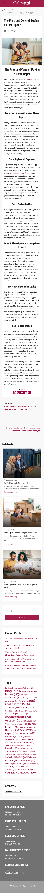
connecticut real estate (18, 718)
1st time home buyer (16, 688)
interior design (12, 745)
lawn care (26, 745)
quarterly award (31, 754)
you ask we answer (20, 772)
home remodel (27, 739)
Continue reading (10, 492)
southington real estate (18, 766)
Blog (12, 10)
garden (23, 727)
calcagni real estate (20, 702)
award (31, 688)
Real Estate (18, 757)
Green (31, 727)
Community (11, 714)
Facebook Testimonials (17, 724)
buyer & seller (29, 691)
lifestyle (11, 748)
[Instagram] (18, 392)
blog (12, 691)
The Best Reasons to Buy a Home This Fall (17, 483)
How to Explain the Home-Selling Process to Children (21, 532)
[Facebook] (14, 392)
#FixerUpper (33, 80)
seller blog (10, 763)
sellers (21, 763)
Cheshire (12, 707)
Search (22, 618)
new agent (22, 748)
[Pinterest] (29, 392)
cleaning (23, 711)
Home (6, 10)
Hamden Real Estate (17, 730)
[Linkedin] (25, 392)
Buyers (12, 694)
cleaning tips (32, 711)
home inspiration (16, 736)
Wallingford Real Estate (20, 769)
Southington (33, 763)
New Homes (18, 754)
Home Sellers (25, 742)
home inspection (17, 173)
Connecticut (23, 714)
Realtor (29, 760)
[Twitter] (22, 392)
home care (27, 733)
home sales (10, 742)
